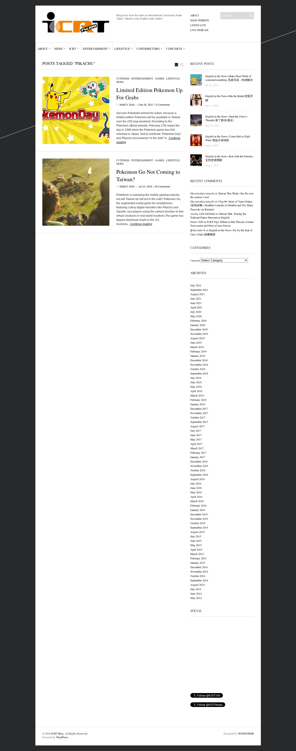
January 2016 (197, 510)
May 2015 (196, 545)
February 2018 (198, 400)
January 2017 (197, 457)
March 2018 (197, 395)
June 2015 (196, 540)
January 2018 (197, 404)
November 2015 (199, 518)
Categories (195, 260)
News (58, 49)
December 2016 (199, 461)
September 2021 (199, 290)
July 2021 (195, 298)
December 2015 (199, 514)
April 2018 (196, 391)
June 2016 (196, 488)
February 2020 (198, 320)
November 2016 (199, 466)
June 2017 (196, 435)
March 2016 (197, 501)
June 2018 (196, 382)
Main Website (199, 20)
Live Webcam (199, 30)
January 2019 (197, 356)
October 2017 (197, 417)
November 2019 (199, 334)
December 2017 (199, 408)
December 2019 (199, 329)
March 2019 (197, 347)
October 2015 (197, 523)
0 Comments (163, 104)
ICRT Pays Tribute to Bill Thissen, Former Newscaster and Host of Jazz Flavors (222, 223)
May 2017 (196, 439)
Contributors (148, 49)
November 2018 (199, 364)
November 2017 (199, 413)
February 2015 (198, 558)
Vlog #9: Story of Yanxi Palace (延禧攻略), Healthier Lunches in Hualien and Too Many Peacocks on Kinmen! (221, 205)
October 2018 (197, 369)
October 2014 (197, 576)
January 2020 (197, 325)
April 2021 (196, 307)
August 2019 (197, 338)
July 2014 (195, 589)
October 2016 (197, 470)
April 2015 (196, 549)
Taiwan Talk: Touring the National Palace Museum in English (218, 215)
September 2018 (199, 373)
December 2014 (199, 567)
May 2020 (196, 316)
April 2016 (196, 496)
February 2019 (198, 351)
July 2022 (195, 285)
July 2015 (195, 536)
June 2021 (196, 303)
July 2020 (195, 312)
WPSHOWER (246, 733)
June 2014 (196, 593)
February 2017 (198, 452)
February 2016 (198, 505)
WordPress (62, 737)
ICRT (72, 49)
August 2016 (197, 479)
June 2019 (196, 342)
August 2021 (197, 294)
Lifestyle (122, 49)
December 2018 (199, 360)
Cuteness (122, 78)
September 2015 (199, 527)
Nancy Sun (127, 104)
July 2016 (195, 483)
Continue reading (141, 224)
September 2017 (199, 422)
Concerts (174, 49)
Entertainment (95, 49)
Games (159, 78)
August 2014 (197, 584)
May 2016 (196, 492)
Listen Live (198, 25)
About (194, 15)
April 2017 (196, 444)
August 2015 (197, 532)
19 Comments (162, 186)
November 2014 (199, 571)
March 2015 (197, 554)
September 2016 (199, 474)
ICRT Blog (57, 733)
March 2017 (197, 448)
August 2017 (197, 426)
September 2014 (199, 580)
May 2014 (196, 598)
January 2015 (197, 562)
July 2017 (195, 430)
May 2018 (196, 386)
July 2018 (195, 378)
